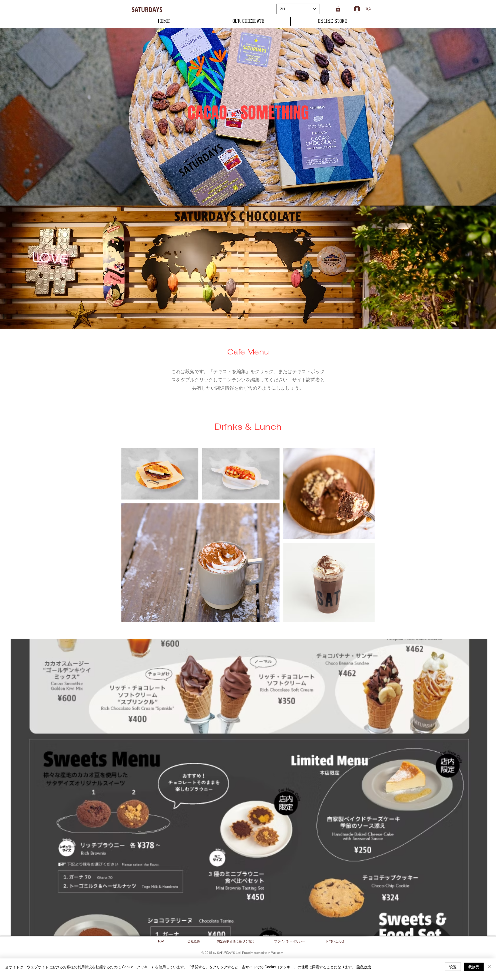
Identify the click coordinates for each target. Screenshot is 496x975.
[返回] (13, 116)
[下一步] (483, 116)
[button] (338, 9)
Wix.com (277, 953)
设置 (452, 966)
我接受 (473, 966)
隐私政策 (364, 966)
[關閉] (490, 967)
